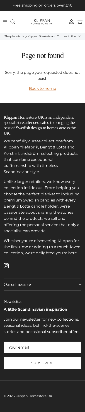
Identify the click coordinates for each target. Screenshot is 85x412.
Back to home (42, 88)
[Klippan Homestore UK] (42, 21)
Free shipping (25, 5)
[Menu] (5, 22)
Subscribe (42, 363)
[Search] (15, 22)
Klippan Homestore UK (34, 396)
